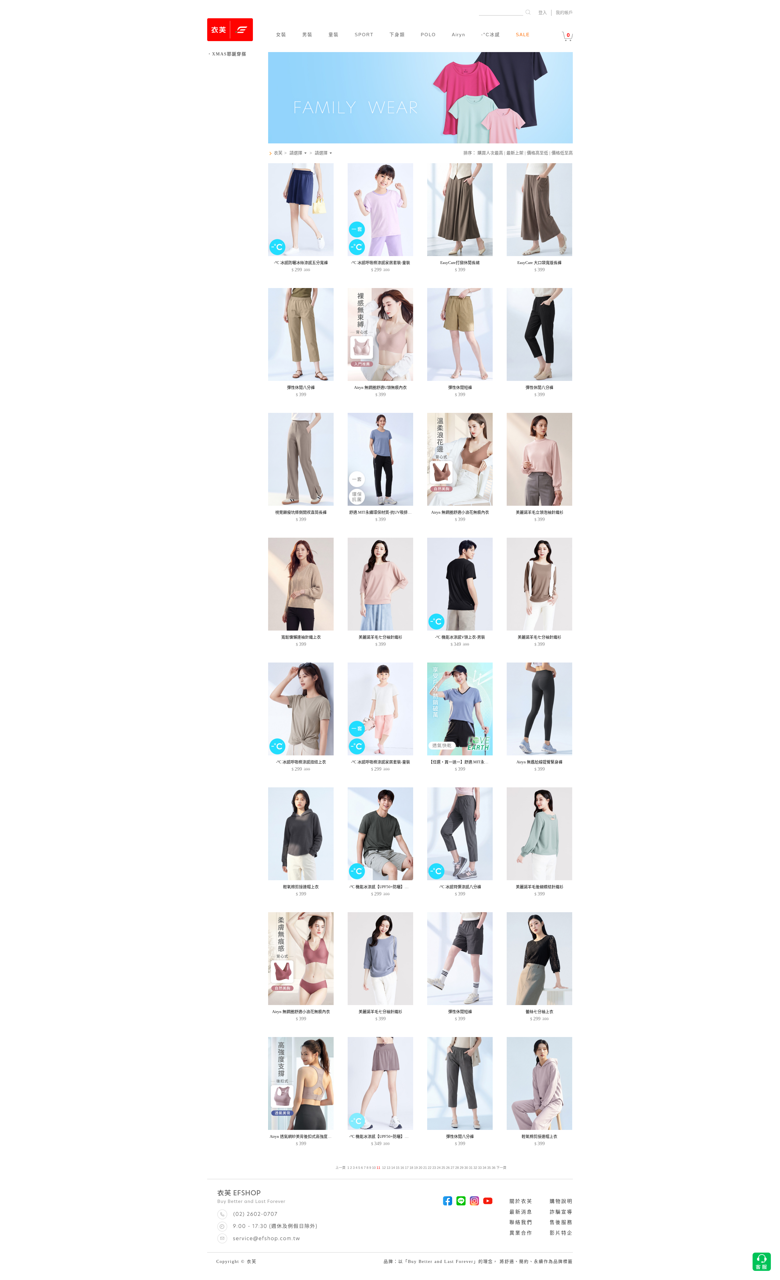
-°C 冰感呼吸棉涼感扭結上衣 (301, 762)
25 (443, 1167)
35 (489, 1167)
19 (416, 1167)
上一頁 (340, 1167)
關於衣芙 (521, 1201)
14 (393, 1167)
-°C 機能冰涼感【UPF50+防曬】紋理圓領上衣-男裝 (393, 886)
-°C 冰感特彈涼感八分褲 (460, 886)
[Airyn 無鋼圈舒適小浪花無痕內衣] (460, 504)
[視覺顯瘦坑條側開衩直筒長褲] (301, 504)
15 (397, 1167)
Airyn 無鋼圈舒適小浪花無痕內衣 (460, 512)
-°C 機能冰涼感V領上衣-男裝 (460, 637)
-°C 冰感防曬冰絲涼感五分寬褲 (301, 262)
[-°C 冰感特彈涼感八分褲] (460, 879)
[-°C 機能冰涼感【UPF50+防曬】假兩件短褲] (380, 1128)
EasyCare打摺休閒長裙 (460, 262)
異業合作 (521, 1233)
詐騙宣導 (561, 1212)
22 (429, 1167)
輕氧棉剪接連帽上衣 (301, 886)
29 (461, 1167)
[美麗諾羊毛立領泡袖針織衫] (539, 504)
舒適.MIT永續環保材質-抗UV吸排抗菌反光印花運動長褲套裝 (402, 512)
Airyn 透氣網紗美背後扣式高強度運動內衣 (306, 1136)
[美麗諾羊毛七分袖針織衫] (380, 629)
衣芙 (278, 153)
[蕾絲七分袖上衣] (539, 1003)
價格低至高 (562, 153)
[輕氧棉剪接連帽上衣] (301, 879)
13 (388, 1167)
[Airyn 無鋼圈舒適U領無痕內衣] (380, 379)
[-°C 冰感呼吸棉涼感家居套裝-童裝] (380, 254)
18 (411, 1167)
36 (493, 1167)
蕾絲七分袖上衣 (539, 1011)
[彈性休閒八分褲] (301, 379)
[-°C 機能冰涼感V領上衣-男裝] (460, 629)
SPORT (364, 34)
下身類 (397, 34)
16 (402, 1167)
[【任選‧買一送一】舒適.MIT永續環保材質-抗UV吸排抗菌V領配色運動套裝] (460, 754)
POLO (428, 34)
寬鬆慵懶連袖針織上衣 (301, 637)
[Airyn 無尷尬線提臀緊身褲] (539, 754)
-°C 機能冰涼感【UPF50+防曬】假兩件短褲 (386, 1136)
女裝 (281, 34)
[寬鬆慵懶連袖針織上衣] (301, 629)
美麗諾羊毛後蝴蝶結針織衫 (539, 886)
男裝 (307, 34)
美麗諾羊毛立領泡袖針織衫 (539, 512)
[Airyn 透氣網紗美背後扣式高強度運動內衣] (301, 1128)
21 (425, 1167)
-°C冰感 (490, 34)
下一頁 (500, 1167)
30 (466, 1167)
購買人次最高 (490, 153)
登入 (542, 12)
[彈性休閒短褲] (460, 379)
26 (448, 1167)
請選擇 (295, 153)
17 (407, 1167)
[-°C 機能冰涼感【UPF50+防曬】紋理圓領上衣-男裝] (380, 879)
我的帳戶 (564, 12)
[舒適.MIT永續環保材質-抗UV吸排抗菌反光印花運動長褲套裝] (380, 504)
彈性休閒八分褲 (301, 387)
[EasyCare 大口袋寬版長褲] (539, 254)
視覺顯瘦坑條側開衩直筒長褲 (301, 512)
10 (374, 1167)
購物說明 (561, 1201)
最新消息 (521, 1212)
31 (471, 1167)
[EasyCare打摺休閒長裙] (460, 254)
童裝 (333, 34)
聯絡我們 (521, 1222)
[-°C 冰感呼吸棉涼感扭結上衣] (301, 754)
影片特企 (561, 1233)
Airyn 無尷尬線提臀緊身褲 (539, 762)
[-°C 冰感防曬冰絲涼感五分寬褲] (301, 254)
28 (457, 1167)
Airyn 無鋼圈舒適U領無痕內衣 (380, 387)
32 (475, 1167)
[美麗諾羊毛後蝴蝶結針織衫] (539, 879)
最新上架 (514, 153)
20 (420, 1167)
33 (480, 1167)
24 (439, 1167)
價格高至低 (537, 153)
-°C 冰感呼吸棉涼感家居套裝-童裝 (380, 262)
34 (484, 1167)
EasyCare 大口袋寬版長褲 (539, 262)
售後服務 (561, 1222)
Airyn (458, 34)
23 (434, 1167)
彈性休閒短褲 (460, 387)
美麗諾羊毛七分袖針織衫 (380, 637)
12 (384, 1167)
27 (452, 1167)
